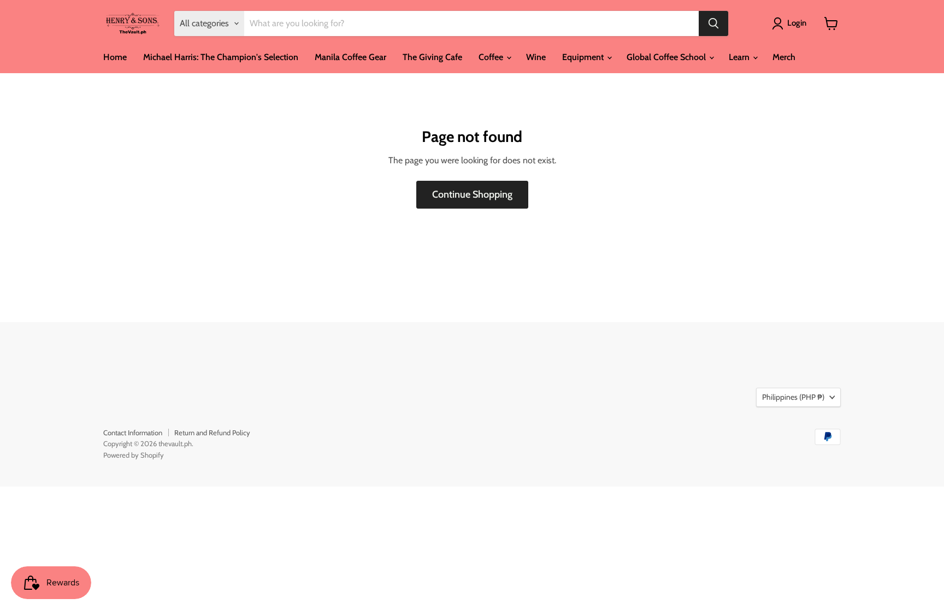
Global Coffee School (667, 57)
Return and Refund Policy (212, 432)
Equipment (584, 57)
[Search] (713, 23)
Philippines (793, 397)
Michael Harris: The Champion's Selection (220, 57)
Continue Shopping (472, 194)
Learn (740, 57)
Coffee (492, 57)
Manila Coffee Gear (350, 57)
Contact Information (132, 432)
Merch (783, 57)
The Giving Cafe (432, 57)
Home (115, 57)
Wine (536, 57)
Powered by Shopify (133, 455)
